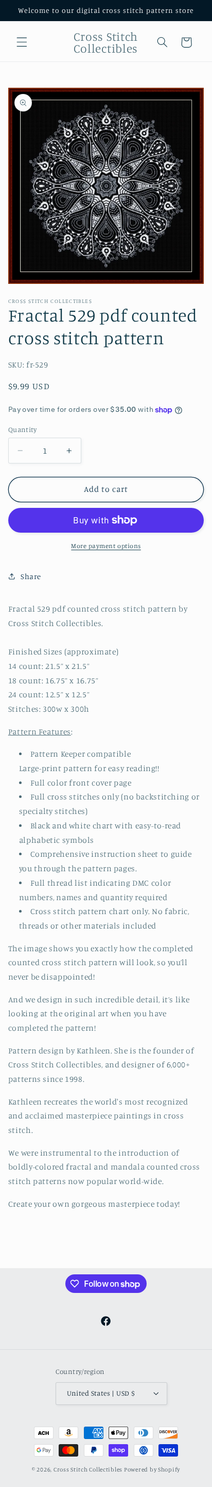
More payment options (106, 546)
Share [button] (31, 576)
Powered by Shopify (152, 1469)
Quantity (22, 429)
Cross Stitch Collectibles (88, 1469)
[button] (21, 42)
